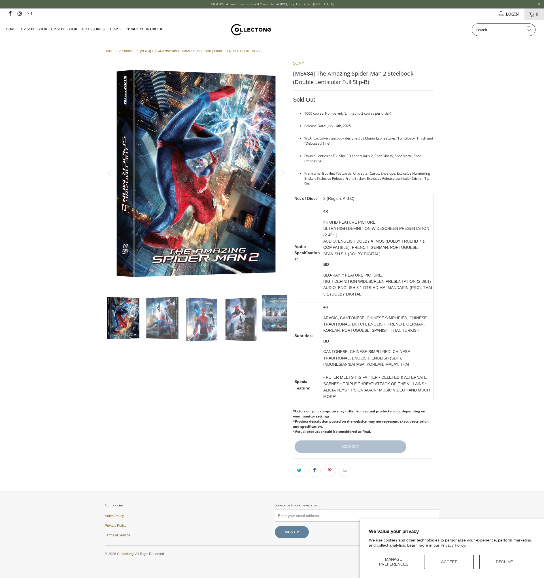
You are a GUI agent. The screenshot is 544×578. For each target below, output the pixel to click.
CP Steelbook (64, 29)
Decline (504, 562)
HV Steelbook (34, 29)
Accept (449, 562)
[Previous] (110, 173)
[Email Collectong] (29, 14)
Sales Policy (114, 516)
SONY (298, 63)
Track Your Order (144, 29)
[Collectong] (271, 29)
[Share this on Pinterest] (330, 470)
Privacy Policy (115, 526)
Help (114, 29)
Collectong (125, 554)
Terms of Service (117, 535)
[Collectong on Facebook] (10, 14)
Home (11, 29)
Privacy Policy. (453, 545)
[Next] (282, 173)
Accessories (93, 29)
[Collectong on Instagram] (19, 14)
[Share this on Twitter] (299, 470)
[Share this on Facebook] (314, 470)
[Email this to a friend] (345, 470)
